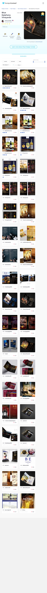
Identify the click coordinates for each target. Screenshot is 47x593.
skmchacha (8, 242)
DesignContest (10, 3)
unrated (5, 61)
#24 (21, 420)
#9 (3, 86)
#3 (3, 130)
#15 (3, 487)
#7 (21, 510)
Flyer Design (13, 8)
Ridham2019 (26, 465)
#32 (4, 398)
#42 (21, 286)
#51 (3, 220)
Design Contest (5, 8)
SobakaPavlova (8, 130)
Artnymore (25, 153)
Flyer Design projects (22, 8)
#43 (4, 286)
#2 (21, 130)
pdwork (25, 420)
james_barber (8, 20)
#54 (21, 175)
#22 (21, 443)
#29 (4, 420)
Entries (23, 56)
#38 (21, 331)
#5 (3, 175)
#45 (21, 264)
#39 (4, 331)
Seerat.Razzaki (39, 41)
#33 (21, 376)
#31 (21, 398)
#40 (21, 309)
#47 (4, 264)
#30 (21, 86)
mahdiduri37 (8, 376)
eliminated (13, 61)
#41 (4, 309)
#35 (21, 353)
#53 (4, 197)
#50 (21, 220)
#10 (21, 108)
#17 (3, 465)
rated (20, 61)
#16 (21, 465)
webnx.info (7, 487)
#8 (3, 510)
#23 (4, 443)
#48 (21, 242)
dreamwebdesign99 (28, 86)
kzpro (6, 353)
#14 (21, 487)
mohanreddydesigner (10, 420)
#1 (3, 153)
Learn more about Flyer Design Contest (23, 47)
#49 (4, 242)
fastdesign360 (8, 108)
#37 (4, 353)
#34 (4, 376)
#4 (21, 153)
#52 (21, 197)
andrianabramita (27, 242)
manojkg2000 (8, 331)
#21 (3, 108)
